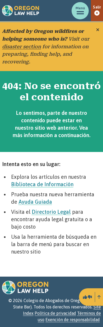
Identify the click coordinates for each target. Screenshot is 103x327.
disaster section (21, 46)
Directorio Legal (51, 212)
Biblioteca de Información (42, 184)
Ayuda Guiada (35, 202)
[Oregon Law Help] (20, 10)
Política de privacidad (55, 313)
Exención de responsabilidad (72, 319)
